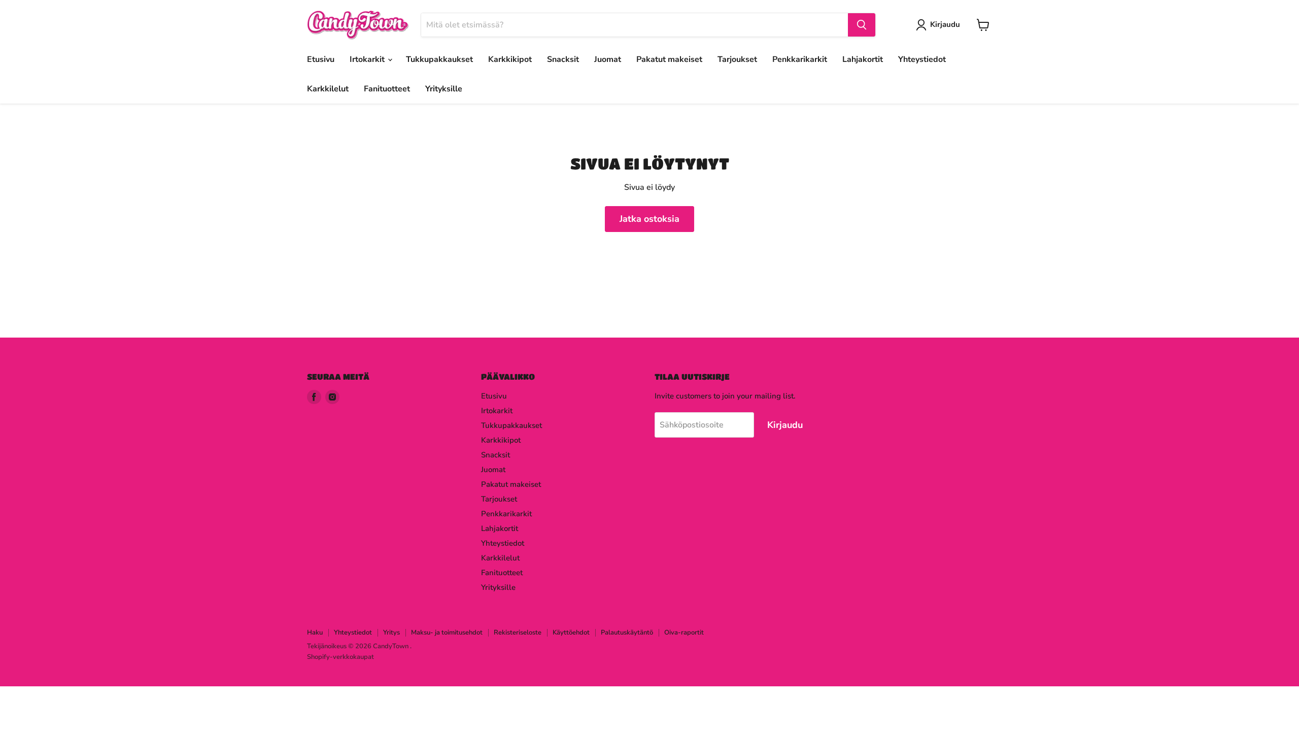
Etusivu (320, 59)
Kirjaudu (945, 24)
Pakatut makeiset (669, 59)
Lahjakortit (862, 59)
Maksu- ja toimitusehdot (447, 632)
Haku (315, 632)
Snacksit (563, 59)
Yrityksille (443, 88)
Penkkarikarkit (799, 59)
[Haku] (861, 25)
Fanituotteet (387, 88)
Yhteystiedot (922, 59)
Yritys (391, 632)
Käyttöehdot (571, 632)
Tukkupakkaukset (439, 59)
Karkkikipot (510, 59)
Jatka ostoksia (649, 219)
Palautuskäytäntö (627, 632)
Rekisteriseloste (517, 632)
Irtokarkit (368, 59)
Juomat (607, 59)
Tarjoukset (737, 59)
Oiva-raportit (684, 632)
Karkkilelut (328, 88)
